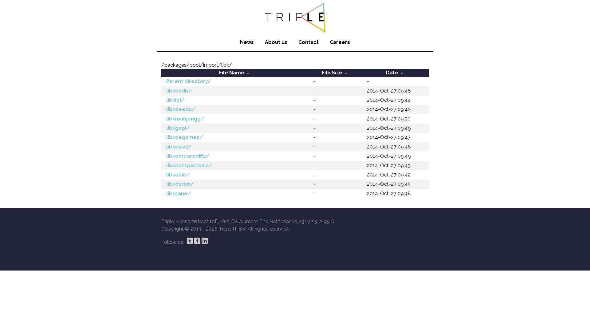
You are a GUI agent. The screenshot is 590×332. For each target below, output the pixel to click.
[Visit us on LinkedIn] (205, 241)
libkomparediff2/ (187, 156)
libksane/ (178, 193)
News (247, 42)
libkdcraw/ (180, 184)
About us (276, 42)
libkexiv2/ (178, 147)
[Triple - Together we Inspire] (295, 17)
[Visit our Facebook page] (197, 241)
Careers (340, 42)
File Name (231, 73)
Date (392, 73)
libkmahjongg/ (185, 119)
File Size (332, 73)
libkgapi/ (178, 128)
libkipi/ (175, 100)
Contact (308, 42)
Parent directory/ (188, 81)
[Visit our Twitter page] (190, 241)
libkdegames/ (184, 137)
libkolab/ (178, 175)
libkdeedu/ (180, 109)
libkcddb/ (179, 91)
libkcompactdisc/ (189, 165)
